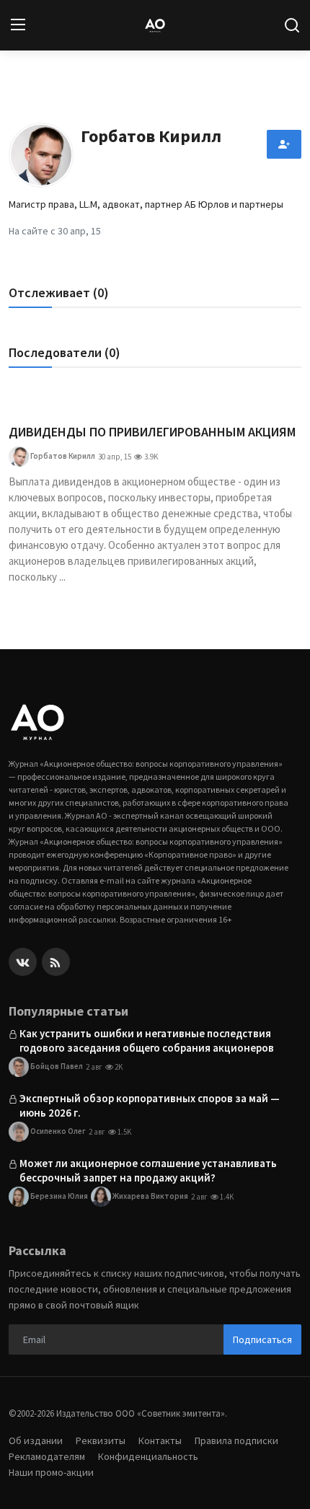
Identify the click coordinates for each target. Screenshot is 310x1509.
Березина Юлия (58, 1195)
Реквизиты (100, 1440)
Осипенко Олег (57, 1130)
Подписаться (262, 1339)
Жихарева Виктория (149, 1195)
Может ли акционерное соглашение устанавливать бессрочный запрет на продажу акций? (148, 1170)
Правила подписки (236, 1440)
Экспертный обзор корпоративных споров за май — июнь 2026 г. (149, 1105)
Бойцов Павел (56, 1065)
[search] (292, 25)
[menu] (18, 25)
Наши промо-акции (51, 1472)
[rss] (56, 962)
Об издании (36, 1440)
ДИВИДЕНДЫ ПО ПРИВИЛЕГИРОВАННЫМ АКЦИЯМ (152, 431)
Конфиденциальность (148, 1456)
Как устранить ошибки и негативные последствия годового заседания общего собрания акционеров (146, 1040)
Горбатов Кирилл (62, 456)
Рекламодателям (47, 1456)
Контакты (160, 1440)
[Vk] (23, 962)
